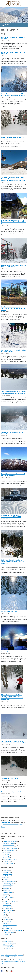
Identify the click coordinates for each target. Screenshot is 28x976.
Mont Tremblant (10, 943)
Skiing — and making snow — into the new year (13, 52)
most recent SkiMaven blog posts (12, 824)
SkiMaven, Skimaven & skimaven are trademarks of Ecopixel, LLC (13, 961)
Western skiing (7, 945)
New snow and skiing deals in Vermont (13, 792)
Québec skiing (7, 941)
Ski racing (6, 856)
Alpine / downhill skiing (9, 841)
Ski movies (6, 854)
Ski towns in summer (9, 859)
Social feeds (15, 956)
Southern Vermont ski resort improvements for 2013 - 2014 (11, 516)
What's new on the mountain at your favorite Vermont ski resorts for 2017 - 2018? (13, 222)
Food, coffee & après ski (10, 848)
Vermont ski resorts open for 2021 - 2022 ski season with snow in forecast (13, 94)
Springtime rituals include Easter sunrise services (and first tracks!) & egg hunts (12, 561)
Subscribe (20, 955)
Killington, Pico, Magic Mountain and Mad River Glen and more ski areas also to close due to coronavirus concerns (13, 179)
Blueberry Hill (7, 872)
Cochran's (6, 886)
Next (14, 812)
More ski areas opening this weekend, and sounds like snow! (13, 474)
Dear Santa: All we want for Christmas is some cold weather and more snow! (13, 392)
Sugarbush (6, 928)
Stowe (5, 923)
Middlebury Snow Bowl (9, 901)
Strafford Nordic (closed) (10, 925)
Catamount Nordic (8, 883)
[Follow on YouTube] (11, 970)
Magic (5, 899)
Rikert (5, 917)
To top (3, 827)
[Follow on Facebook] (2, 970)
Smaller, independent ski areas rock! (12, 137)
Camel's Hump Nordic (9, 881)
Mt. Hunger (6, 903)
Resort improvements (9, 850)
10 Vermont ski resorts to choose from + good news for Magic (13, 265)
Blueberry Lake (7, 874)
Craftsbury (6, 888)
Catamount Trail (7, 885)
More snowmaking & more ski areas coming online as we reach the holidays (13, 742)
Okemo (5, 912)
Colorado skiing (10, 946)
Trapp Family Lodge (8, 932)
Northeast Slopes (8, 910)
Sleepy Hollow (7, 919)
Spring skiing (7, 861)
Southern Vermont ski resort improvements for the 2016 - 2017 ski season (13, 308)
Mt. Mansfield (7, 905)
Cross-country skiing (9, 845)
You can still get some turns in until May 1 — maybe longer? (14, 350)
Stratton (5, 927)
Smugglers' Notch (8, 921)
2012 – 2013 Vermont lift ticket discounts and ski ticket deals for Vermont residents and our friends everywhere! (12, 697)
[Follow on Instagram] (7, 970)
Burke (5, 879)
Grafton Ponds (7, 890)
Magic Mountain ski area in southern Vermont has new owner (12, 433)
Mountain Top (7, 908)
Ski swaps (6, 857)
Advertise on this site (11, 955)
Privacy (22, 956)
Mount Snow (7, 906)
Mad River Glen (7, 897)
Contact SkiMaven (6, 956)
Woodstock (6, 934)
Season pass (6, 852)
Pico (4, 916)
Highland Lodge (7, 892)
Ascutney (6, 870)
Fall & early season (8, 846)
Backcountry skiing (8, 843)
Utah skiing (9, 948)
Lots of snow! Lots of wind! (9, 778)
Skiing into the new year (9, 611)
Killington (6, 896)
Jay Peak (5, 894)
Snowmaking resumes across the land (13, 652)
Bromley (5, 877)
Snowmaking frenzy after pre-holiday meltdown (13, 37)
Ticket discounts (8, 863)
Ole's (4, 914)
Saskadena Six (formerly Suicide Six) (13, 930)
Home (2, 955)
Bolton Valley (7, 876)
